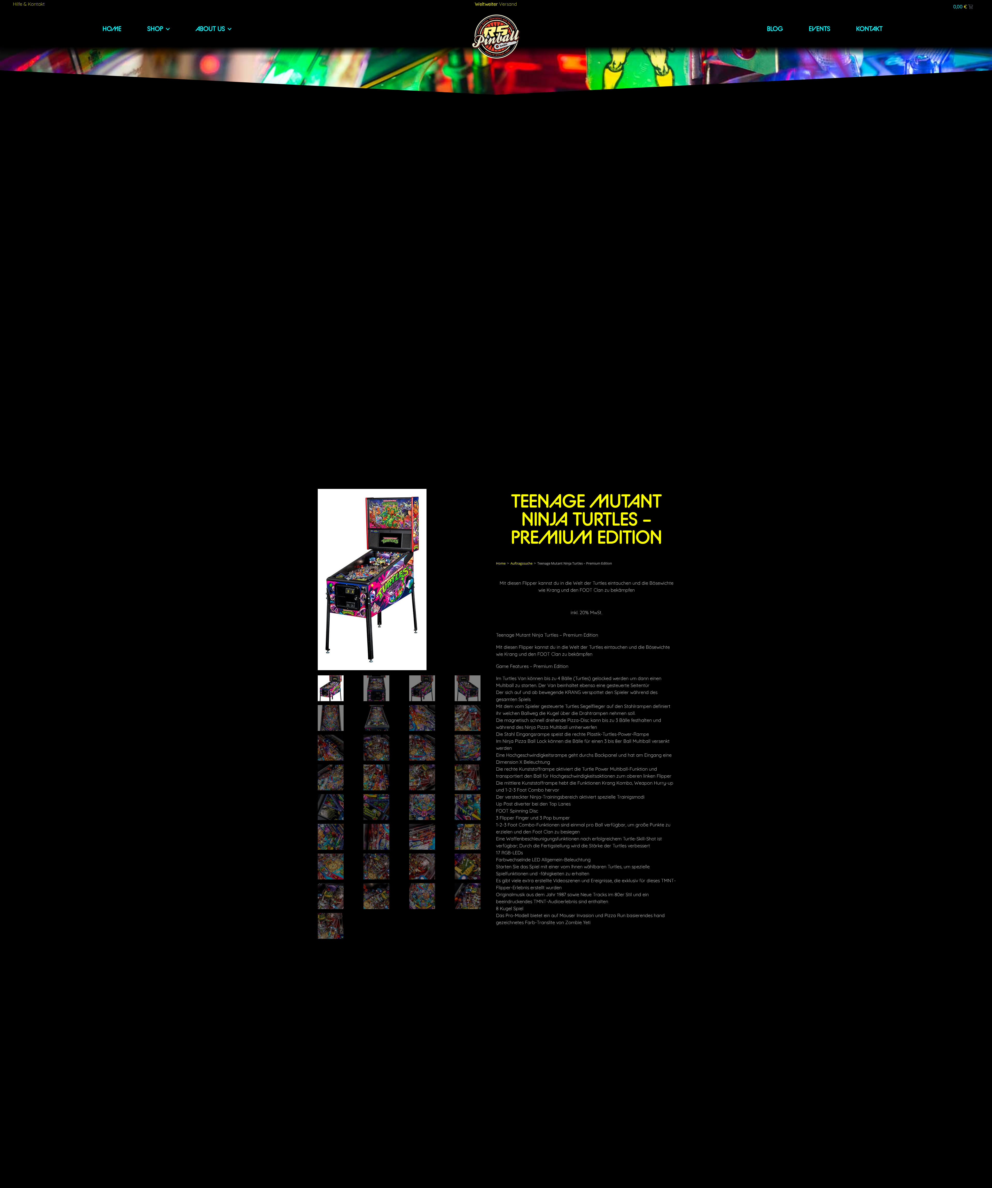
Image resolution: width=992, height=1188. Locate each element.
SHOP (155, 29)
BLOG (775, 29)
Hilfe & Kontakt (29, 4)
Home (501, 563)
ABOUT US (210, 29)
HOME (112, 29)
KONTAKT (869, 29)
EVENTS (819, 29)
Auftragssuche (521, 563)
